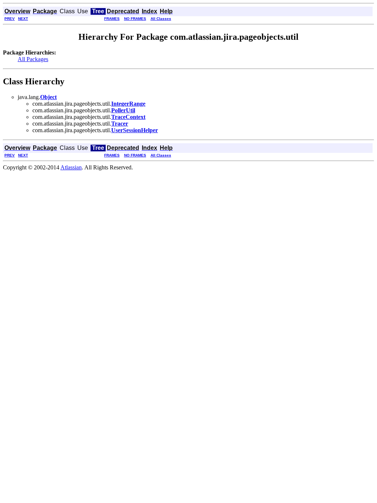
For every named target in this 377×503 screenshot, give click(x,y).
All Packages (33, 59)
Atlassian (71, 167)
